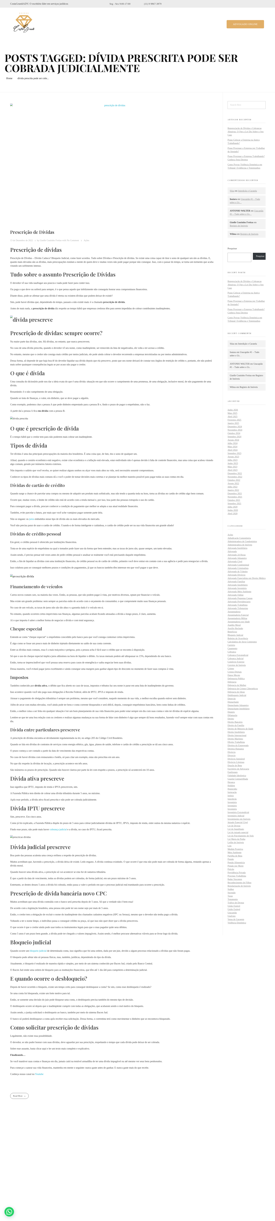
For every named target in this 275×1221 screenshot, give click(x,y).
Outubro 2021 (234, 500)
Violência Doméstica (237, 923)
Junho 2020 (233, 510)
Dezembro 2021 (235, 493)
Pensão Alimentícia (236, 862)
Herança (231, 782)
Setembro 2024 (234, 436)
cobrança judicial (58, 829)
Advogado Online (235, 595)
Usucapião (232, 913)
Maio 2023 (232, 467)
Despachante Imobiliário (239, 708)
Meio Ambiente (234, 852)
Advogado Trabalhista (237, 605)
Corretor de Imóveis (237, 665)
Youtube (39, 1074)
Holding (231, 785)
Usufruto (232, 916)
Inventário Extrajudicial (238, 812)
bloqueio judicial (38, 950)
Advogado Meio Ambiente (239, 591)
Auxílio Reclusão (235, 628)
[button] (9, 1212)
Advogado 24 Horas (237, 555)
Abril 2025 (232, 416)
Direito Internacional (237, 735)
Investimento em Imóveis (239, 819)
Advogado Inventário (237, 588)
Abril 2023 (232, 470)
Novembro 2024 (235, 430)
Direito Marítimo (235, 739)
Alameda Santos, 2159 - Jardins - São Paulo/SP (40, 1170)
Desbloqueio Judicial (237, 695)
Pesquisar (232, 248)
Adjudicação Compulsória (239, 538)
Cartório (231, 645)
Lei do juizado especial (238, 832)
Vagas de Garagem (236, 919)
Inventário (232, 802)
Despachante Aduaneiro (238, 705)
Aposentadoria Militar (237, 618)
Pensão (231, 859)
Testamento (233, 899)
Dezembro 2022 (235, 473)
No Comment (73, 240)
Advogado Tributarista (238, 608)
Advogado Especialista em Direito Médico (247, 578)
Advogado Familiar (236, 581)
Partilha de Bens (235, 856)
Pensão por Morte (235, 866)
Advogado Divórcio (236, 575)
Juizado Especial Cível (238, 822)
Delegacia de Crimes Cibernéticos (243, 688)
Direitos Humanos (236, 749)
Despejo (231, 712)
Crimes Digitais (235, 672)
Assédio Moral (234, 625)
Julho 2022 (232, 487)
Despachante (233, 702)
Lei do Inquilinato (236, 829)
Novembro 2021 (235, 497)
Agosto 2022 (233, 483)
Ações (86, 240)
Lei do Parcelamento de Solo (241, 836)
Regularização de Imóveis (239, 886)
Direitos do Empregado (238, 745)
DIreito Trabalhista (236, 742)
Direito (231, 719)
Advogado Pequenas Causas (240, 598)
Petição (231, 869)
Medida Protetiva (235, 849)
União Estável (234, 906)
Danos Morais (234, 675)
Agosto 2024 (233, 440)
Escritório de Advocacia (238, 769)
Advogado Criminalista (238, 568)
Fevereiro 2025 (234, 420)
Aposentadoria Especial (238, 615)
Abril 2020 (232, 513)
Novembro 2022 (235, 477)
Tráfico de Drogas (236, 902)
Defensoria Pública (236, 678)
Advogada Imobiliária (237, 548)
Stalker (231, 889)
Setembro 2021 (234, 503)
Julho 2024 (232, 443)
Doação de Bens (235, 765)
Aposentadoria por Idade (239, 622)
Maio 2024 (232, 446)
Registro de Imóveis (239, 226)
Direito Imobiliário (236, 732)
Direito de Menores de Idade (240, 729)
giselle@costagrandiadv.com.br (31, 1187)
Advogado (232, 551)
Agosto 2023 (233, 457)
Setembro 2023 (234, 453)
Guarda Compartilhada (238, 779)
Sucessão (232, 892)
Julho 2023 (232, 460)
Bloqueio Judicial (235, 635)
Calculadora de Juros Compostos (242, 642)
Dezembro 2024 (235, 426)
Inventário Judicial (236, 816)
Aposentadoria (234, 611)
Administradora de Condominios (242, 541)
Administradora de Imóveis (240, 545)
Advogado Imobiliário (238, 585)
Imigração (232, 792)
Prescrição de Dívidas (32, 232)
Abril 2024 (232, 450)
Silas (232, 191)
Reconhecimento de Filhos (239, 882)
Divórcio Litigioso (236, 762)
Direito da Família (236, 725)
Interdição (232, 799)
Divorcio (232, 755)
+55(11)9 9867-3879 (26, 1179)
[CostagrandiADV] (24, 23)
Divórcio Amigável (236, 759)
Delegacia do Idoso (236, 692)
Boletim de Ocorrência (238, 638)
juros (31, 519)
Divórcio (232, 752)
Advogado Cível (235, 561)
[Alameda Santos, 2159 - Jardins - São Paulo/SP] (12, 1170)
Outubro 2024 (234, 433)
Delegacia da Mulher (237, 685)
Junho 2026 (233, 410)
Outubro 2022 (234, 480)
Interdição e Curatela (247, 191)
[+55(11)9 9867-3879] (12, 1179)
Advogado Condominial (238, 565)
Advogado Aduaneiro (237, 558)
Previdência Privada (237, 872)
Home (9, 78)
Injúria (231, 795)
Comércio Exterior (236, 662)
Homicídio (232, 789)
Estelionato (233, 772)
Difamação (232, 715)
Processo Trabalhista (237, 876)
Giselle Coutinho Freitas (51, 240)
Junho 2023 (233, 463)
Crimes (231, 668)
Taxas (230, 896)
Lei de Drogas (234, 826)
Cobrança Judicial (235, 658)
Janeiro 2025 (233, 423)
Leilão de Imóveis (236, 842)
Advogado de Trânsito (238, 571)
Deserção (232, 698)
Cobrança (232, 652)
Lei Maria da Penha (236, 839)
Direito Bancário (235, 722)
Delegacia (232, 682)
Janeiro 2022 (233, 490)
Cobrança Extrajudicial (238, 655)
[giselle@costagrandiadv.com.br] (12, 1187)
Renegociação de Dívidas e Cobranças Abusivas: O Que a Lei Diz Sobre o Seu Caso (246, 131)
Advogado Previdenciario (239, 601)
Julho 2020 (232, 507)
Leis (229, 846)
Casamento (232, 648)
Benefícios (232, 632)
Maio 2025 (232, 413)
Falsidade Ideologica (237, 775)
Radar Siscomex (235, 879)
